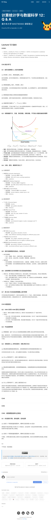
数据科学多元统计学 (20, 495)
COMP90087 (11, 495)
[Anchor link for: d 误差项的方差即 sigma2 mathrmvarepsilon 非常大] (27, 103)
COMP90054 (41, 495)
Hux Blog (24, 518)
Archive (44, 1)
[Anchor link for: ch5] (5, 406)
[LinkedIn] (23, 513)
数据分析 (4, 497)
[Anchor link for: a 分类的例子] (10, 170)
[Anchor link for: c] (4, 444)
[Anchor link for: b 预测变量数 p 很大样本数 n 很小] (24, 85)
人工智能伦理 (4, 495)
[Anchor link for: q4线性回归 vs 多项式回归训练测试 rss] (30, 344)
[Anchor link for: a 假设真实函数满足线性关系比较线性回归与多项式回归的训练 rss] (42, 349)
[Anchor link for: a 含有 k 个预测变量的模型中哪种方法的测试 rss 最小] (35, 434)
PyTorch (46, 493)
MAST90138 (28, 495)
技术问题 (31, 499)
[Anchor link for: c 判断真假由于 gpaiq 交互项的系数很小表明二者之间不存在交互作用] (45, 332)
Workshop (41, 499)
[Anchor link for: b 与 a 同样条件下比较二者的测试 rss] (27, 357)
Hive (27, 499)
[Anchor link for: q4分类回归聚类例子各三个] (23, 165)
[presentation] (8, 75)
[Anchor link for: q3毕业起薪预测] (13, 327)
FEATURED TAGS (5, 490)
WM (2, 506)
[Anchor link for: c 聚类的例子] (10, 228)
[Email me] (32, 513)
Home (32, 1)
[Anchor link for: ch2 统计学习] (11, 65)
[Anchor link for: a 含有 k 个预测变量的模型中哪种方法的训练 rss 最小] (35, 424)
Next (37, 464)
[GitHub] (18, 513)
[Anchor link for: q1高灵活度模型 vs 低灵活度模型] (24, 70)
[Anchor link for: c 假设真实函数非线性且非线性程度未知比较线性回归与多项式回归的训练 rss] (4, 369)
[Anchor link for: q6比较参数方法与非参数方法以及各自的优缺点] (32, 271)
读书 (10, 499)
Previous (12, 464)
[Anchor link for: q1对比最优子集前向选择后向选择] (26, 419)
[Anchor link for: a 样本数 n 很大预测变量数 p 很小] (24, 75)
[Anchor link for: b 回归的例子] (10, 199)
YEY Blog (4, 2)
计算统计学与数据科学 (6, 10)
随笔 (3, 493)
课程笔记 (21, 10)
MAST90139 (4, 499)
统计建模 (41, 497)
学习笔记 (26, 493)
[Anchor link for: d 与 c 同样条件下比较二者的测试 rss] (27, 383)
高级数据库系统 (27, 497)
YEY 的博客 (10, 458)
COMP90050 (34, 497)
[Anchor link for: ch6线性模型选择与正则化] (21, 413)
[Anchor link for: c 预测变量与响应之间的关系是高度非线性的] (28, 95)
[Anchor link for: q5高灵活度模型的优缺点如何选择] (25, 251)
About (38, 1)
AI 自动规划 (34, 495)
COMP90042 (40, 493)
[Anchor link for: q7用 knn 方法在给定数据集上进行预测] (27, 292)
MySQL (17, 499)
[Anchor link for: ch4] (5, 398)
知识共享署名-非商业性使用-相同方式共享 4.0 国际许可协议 (21, 456)
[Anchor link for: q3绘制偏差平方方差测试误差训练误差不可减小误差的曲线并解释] (48, 113)
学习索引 (22, 499)
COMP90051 (20, 493)
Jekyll (36, 499)
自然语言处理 (33, 493)
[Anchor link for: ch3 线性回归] (11, 304)
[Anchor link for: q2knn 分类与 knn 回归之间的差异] (25, 310)
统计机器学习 (13, 493)
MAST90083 (15, 10)
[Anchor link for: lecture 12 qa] (18, 44)
